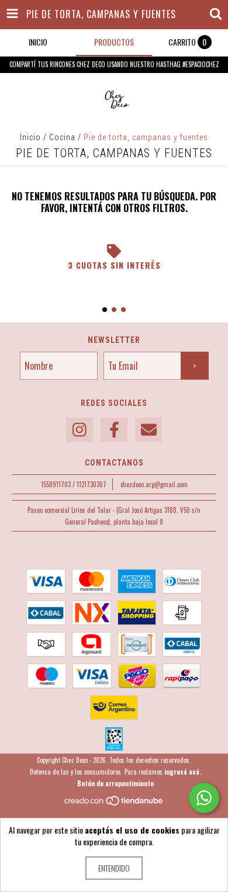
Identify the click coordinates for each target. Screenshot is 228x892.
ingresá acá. (182, 771)
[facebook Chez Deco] (114, 430)
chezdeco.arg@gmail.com (154, 484)
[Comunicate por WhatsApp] (204, 798)
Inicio (30, 137)
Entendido (114, 868)
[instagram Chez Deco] (79, 430)
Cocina (62, 137)
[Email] (148, 430)
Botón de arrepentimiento (115, 783)
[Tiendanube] (114, 803)
